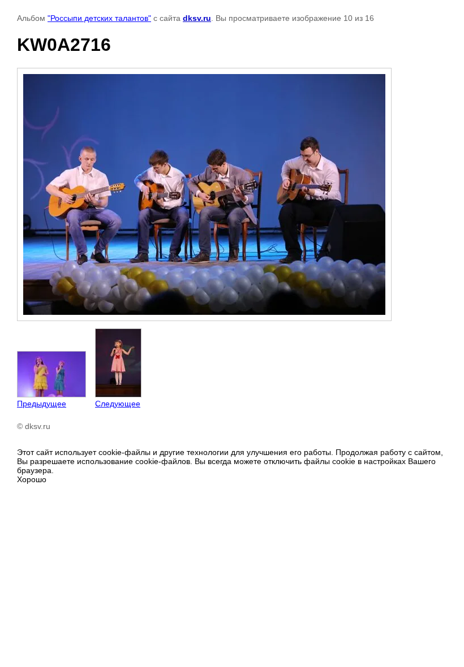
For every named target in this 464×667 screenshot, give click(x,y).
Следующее (117, 403)
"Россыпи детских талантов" (99, 18)
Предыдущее (41, 403)
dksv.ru (197, 18)
